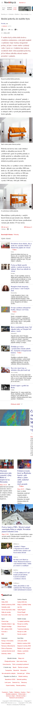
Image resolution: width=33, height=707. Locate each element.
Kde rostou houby (22, 661)
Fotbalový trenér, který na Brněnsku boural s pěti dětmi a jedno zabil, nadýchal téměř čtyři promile (24, 477)
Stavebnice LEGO (10, 679)
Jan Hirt (19, 607)
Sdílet (11, 29)
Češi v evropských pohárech (20, 664)
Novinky (3, 23)
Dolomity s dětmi (6, 653)
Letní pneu (8, 682)
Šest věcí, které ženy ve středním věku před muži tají (20, 369)
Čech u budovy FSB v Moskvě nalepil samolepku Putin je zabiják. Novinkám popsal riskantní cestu (16, 529)
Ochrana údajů (10, 696)
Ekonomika (14, 293)
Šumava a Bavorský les (8, 646)
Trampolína (8, 670)
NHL (2, 634)
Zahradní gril (20, 673)
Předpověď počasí (10, 661)
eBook (5, 29)
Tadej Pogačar (21, 609)
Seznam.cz (22, 2)
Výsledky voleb (5, 607)
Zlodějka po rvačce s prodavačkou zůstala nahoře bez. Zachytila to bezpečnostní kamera (21, 349)
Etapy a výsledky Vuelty (24, 604)
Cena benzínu (7, 664)
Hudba (12, 390)
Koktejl (13, 355)
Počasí (12, 314)
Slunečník (16, 670)
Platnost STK (21, 653)
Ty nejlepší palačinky (23, 621)
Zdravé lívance (21, 626)
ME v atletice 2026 (6, 629)
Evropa (13, 273)
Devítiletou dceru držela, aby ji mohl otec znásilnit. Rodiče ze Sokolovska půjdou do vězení (21, 245)
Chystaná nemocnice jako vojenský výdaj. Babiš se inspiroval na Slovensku (6, 476)
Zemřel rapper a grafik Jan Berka (20, 386)
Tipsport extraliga (6, 626)
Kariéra (23, 692)
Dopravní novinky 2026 (24, 646)
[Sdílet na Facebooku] (8, 229)
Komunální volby (6, 614)
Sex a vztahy (14, 372)
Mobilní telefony (23, 676)
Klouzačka (23, 670)
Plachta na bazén (23, 667)
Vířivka (28, 673)
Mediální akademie (11, 694)
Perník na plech (21, 634)
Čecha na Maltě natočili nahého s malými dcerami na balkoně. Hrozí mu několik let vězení (21, 268)
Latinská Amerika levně (8, 651)
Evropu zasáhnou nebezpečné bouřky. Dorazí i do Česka (21, 308)
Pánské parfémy (21, 685)
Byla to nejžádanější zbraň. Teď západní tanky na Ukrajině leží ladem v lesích (21, 329)
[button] (16, 68)
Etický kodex (22, 694)
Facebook (5, 692)
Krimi (12, 252)
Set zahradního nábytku (9, 673)
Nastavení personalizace (16, 697)
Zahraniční (13, 333)
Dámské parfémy (22, 679)
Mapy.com (21, 658)
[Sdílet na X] (11, 229)
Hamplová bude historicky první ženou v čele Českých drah (20, 288)
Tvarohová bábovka (23, 629)
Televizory (24, 682)
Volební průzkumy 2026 (8, 604)
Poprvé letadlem (6, 643)
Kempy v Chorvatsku (7, 640)
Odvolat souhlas (20, 696)
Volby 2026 (4, 602)
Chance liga (4, 621)
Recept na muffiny (22, 624)
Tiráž (28, 692)
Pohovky (16, 234)
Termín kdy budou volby (8, 609)
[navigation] (2, 2)
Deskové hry (16, 682)
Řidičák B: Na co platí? (24, 648)
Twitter (11, 692)
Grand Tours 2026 (22, 614)
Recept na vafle (21, 631)
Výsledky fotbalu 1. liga (8, 624)
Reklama (17, 692)
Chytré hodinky (10, 685)
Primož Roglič (21, 612)
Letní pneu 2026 (22, 640)
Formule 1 (4, 631)
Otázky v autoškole (22, 651)
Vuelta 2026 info (22, 602)
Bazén (14, 667)
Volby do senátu (6, 612)
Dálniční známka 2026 (23, 643)
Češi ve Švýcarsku (6, 648)
